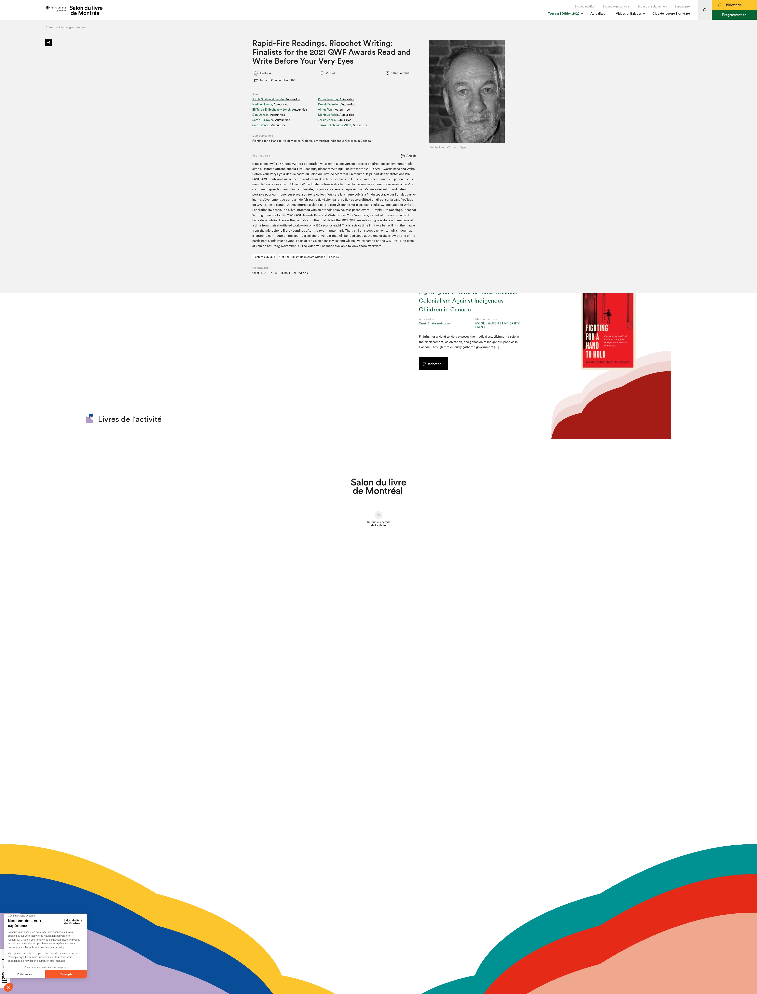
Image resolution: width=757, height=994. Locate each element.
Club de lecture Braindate (671, 13)
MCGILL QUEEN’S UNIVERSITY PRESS (497, 325)
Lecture (334, 257)
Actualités (597, 13)
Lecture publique (264, 257)
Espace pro (682, 6)
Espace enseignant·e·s (652, 6)
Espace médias (585, 6)
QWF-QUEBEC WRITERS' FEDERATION (280, 273)
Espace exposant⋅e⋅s (616, 6)
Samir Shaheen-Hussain (435, 323)
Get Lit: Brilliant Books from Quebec (302, 257)
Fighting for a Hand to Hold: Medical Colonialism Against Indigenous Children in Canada (311, 141)
